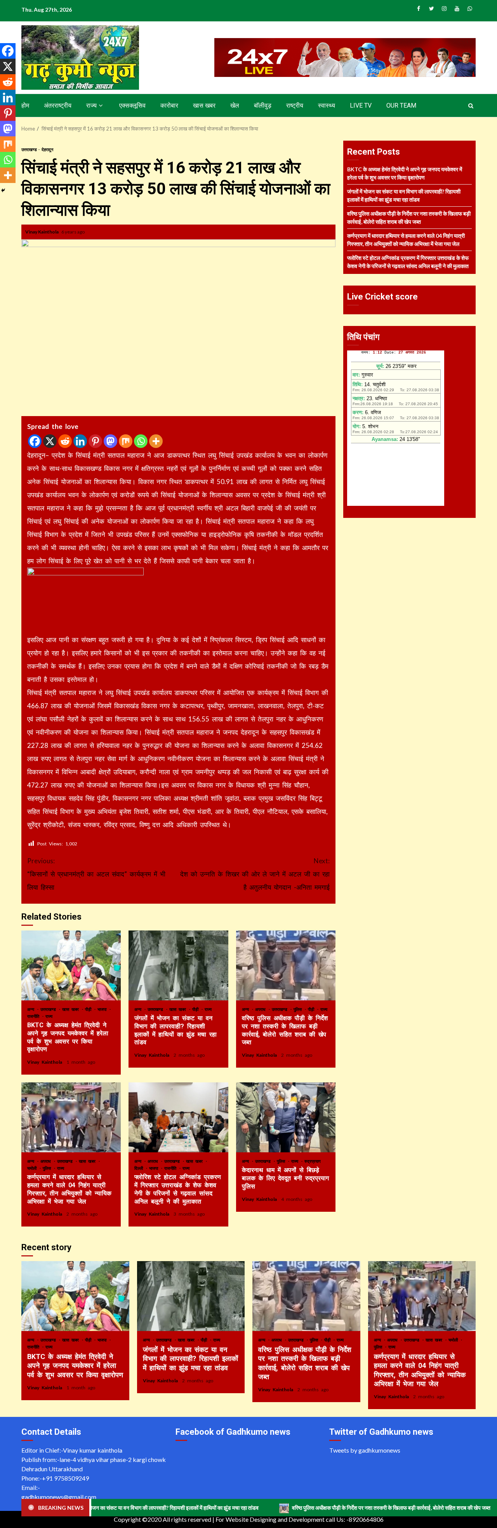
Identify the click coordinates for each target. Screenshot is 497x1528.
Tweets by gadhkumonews (364, 1450)
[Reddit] (65, 441)
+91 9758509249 (65, 1478)
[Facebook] (35, 441)
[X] (50, 441)
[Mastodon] (110, 441)
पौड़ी (89, 1009)
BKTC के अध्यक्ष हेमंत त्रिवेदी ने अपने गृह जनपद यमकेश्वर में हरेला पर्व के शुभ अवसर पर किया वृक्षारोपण (71, 965)
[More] (156, 441)
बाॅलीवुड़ (262, 105)
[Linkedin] (80, 441)
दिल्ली (139, 1168)
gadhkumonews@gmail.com (58, 1496)
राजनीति (34, 1016)
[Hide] (3, 190)
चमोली (33, 1168)
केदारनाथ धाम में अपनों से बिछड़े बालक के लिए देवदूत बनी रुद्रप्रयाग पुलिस (285, 1117)
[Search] (471, 105)
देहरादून (47, 149)
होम (25, 105)
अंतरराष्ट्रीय (57, 105)
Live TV (361, 105)
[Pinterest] (95, 441)
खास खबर (204, 105)
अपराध (261, 1009)
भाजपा (103, 1009)
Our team (401, 105)
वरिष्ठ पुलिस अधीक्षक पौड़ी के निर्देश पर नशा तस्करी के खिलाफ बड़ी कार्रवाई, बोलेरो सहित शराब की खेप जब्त (285, 965)
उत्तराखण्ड (29, 149)
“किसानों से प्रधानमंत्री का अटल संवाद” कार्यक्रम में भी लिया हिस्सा (96, 874)
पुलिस (299, 1009)
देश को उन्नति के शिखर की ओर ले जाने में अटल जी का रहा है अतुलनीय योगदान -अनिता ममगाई (255, 874)
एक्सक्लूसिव (132, 105)
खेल (234, 105)
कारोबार (169, 105)
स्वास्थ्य (326, 105)
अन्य (31, 1009)
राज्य (91, 105)
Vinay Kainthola (42, 232)
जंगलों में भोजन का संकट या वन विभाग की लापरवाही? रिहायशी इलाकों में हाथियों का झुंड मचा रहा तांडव (178, 965)
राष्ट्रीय (294, 105)
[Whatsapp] (141, 441)
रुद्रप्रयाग (312, 1161)
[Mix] (125, 441)
